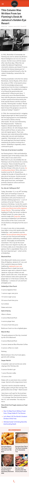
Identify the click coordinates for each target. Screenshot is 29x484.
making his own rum (15, 266)
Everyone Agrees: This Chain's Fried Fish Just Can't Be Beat (6, 449)
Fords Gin (17, 216)
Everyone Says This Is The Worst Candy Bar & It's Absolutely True (21, 449)
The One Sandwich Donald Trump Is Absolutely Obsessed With (7, 470)
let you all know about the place (17, 234)
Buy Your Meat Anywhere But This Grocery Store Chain (21, 469)
